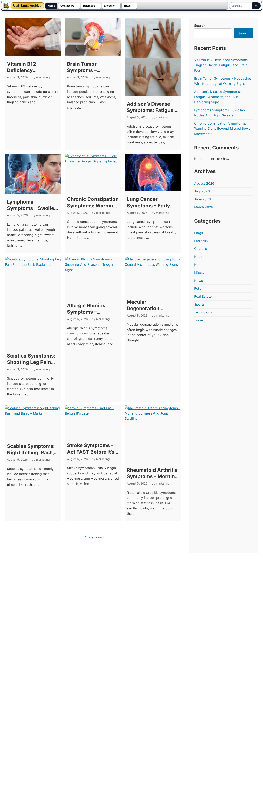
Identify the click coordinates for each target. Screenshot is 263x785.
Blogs (198, 233)
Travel (127, 5)
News (198, 280)
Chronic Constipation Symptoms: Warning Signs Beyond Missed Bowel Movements (222, 128)
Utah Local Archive (27, 5)
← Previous (93, 537)
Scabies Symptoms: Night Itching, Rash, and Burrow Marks (31, 452)
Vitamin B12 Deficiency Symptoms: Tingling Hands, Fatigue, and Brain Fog (221, 65)
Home (51, 5)
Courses (200, 249)
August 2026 (204, 183)
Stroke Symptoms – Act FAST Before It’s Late (90, 451)
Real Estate (203, 296)
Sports (199, 304)
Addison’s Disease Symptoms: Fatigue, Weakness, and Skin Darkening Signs (217, 97)
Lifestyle (109, 5)
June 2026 (202, 199)
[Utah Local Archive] (6, 6)
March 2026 (203, 207)
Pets (197, 288)
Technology (203, 312)
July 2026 (202, 191)
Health (199, 257)
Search (199, 25)
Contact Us (67, 5)
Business (89, 5)
